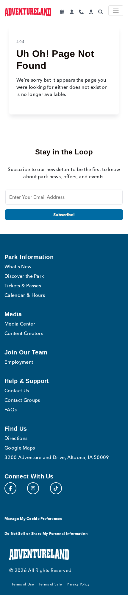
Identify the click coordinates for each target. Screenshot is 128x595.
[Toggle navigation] (115, 10)
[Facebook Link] (10, 488)
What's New (17, 266)
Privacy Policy (78, 584)
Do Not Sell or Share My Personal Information (46, 533)
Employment (18, 362)
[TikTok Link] (56, 488)
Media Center (19, 324)
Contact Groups (22, 400)
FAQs (10, 410)
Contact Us (16, 390)
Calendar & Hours (24, 295)
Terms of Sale (50, 584)
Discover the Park (24, 276)
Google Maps (19, 448)
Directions (15, 438)
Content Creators (23, 333)
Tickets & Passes (22, 286)
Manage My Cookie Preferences (33, 518)
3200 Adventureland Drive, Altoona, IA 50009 (56, 457)
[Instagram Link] (33, 488)
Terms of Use (23, 584)
